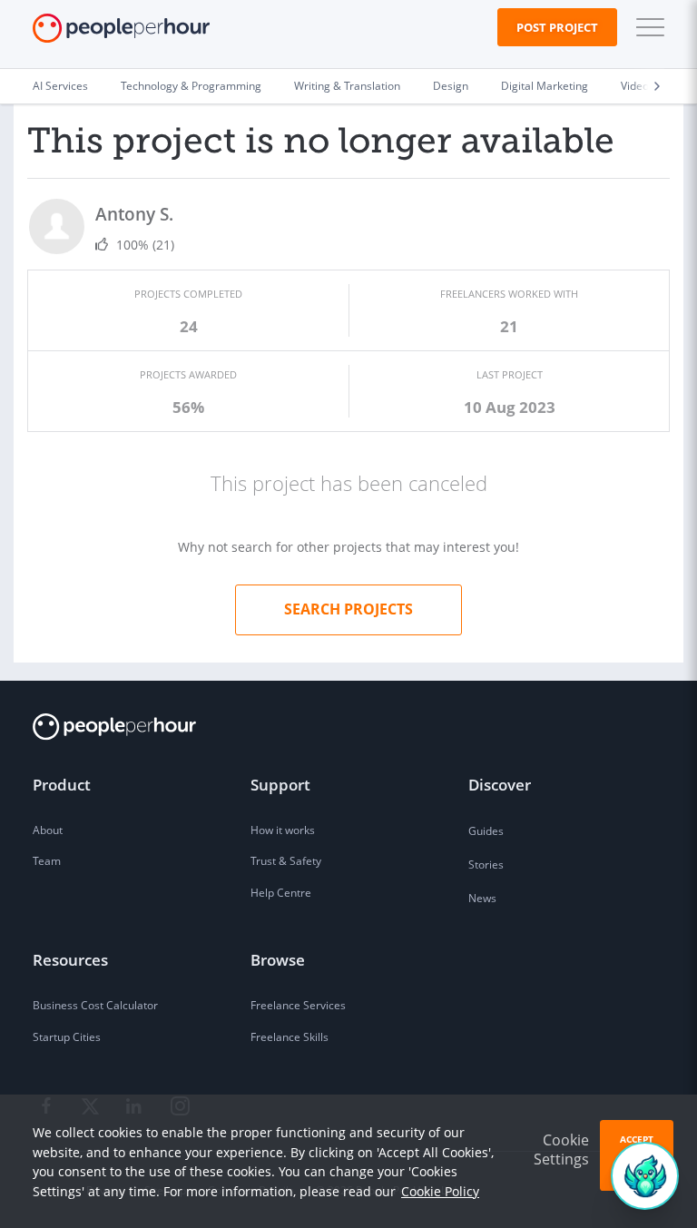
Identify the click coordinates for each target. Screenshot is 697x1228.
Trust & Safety (285, 861)
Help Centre (280, 892)
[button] (646, 27)
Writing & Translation (347, 85)
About (48, 830)
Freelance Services (298, 1005)
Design (450, 85)
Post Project (557, 27)
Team (47, 861)
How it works (282, 830)
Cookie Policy (440, 1191)
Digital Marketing (544, 85)
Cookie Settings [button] (561, 1149)
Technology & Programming (191, 85)
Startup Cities (67, 1037)
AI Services (60, 85)
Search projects (348, 609)
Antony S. (134, 213)
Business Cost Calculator (95, 1005)
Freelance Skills (289, 1037)
